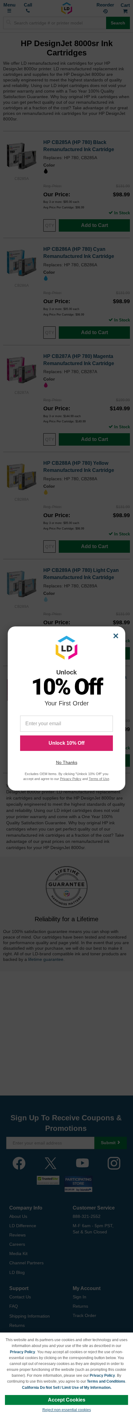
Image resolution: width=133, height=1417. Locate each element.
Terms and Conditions (106, 1381)
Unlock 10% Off (66, 743)
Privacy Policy (22, 1352)
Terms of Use (99, 779)
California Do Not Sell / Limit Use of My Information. (66, 1387)
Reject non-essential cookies (66, 1410)
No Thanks (66, 762)
